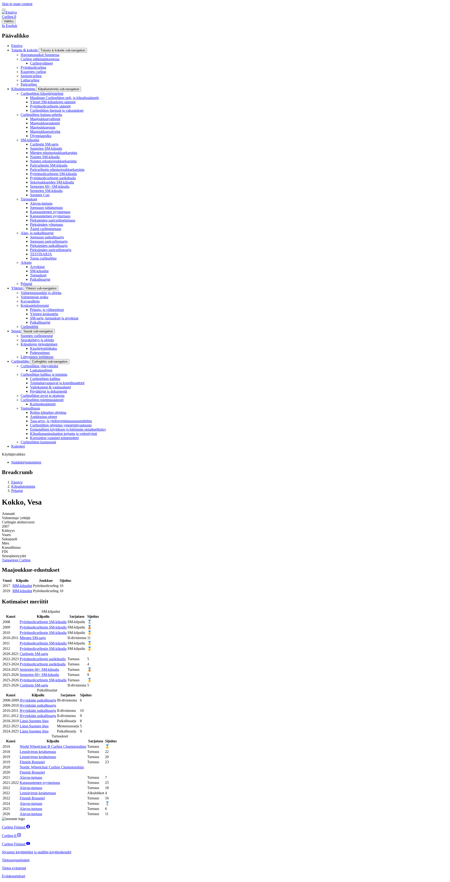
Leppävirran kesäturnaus (38, 752)
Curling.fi (9, 17)
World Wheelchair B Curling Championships (53, 746)
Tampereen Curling (16, 560)
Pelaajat (17, 491)
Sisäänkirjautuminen (26, 462)
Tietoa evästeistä (14, 868)
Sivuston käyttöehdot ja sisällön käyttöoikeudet (36, 852)
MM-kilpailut (22, 586)
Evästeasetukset (13, 876)
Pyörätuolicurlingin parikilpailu (43, 659)
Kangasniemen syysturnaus (40, 783)
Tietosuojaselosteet (16, 860)
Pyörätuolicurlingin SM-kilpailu (43, 622)
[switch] (4, 9)
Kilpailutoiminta (23, 486)
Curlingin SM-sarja (34, 654)
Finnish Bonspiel (32, 762)
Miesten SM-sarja (33, 638)
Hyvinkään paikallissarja (38, 700)
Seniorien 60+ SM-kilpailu (39, 669)
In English (9, 26)
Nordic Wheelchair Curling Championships (52, 767)
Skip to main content (17, 4)
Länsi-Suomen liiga (34, 721)
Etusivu (16, 482)
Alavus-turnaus (31, 777)
